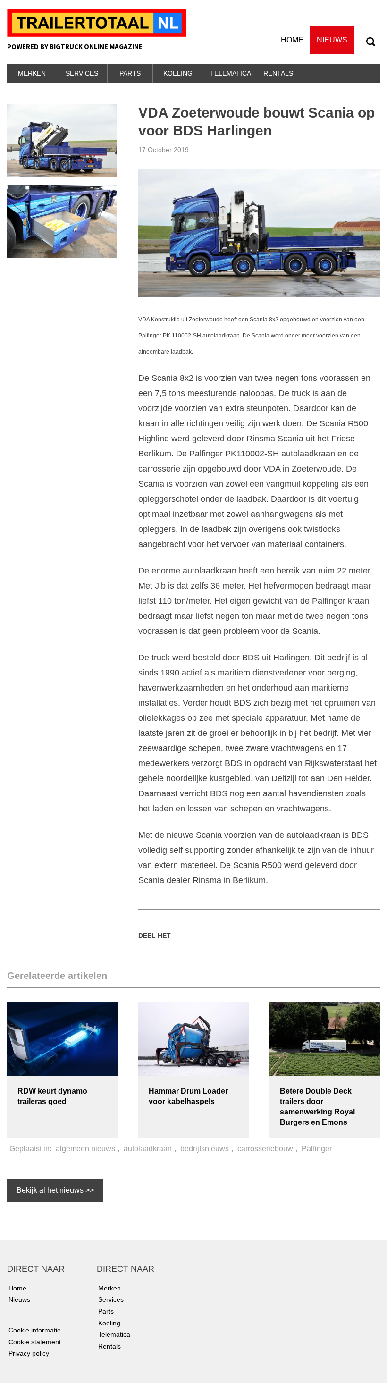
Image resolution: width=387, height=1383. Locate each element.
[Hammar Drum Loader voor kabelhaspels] (193, 1038)
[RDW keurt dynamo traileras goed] (62, 1038)
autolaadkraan (148, 1149)
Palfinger (317, 1149)
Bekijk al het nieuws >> (55, 1190)
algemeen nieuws (85, 1149)
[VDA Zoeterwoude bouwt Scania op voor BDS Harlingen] (259, 232)
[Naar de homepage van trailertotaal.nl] (96, 22)
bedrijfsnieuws (204, 1149)
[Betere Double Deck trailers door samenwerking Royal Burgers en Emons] (324, 1038)
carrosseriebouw (265, 1149)
